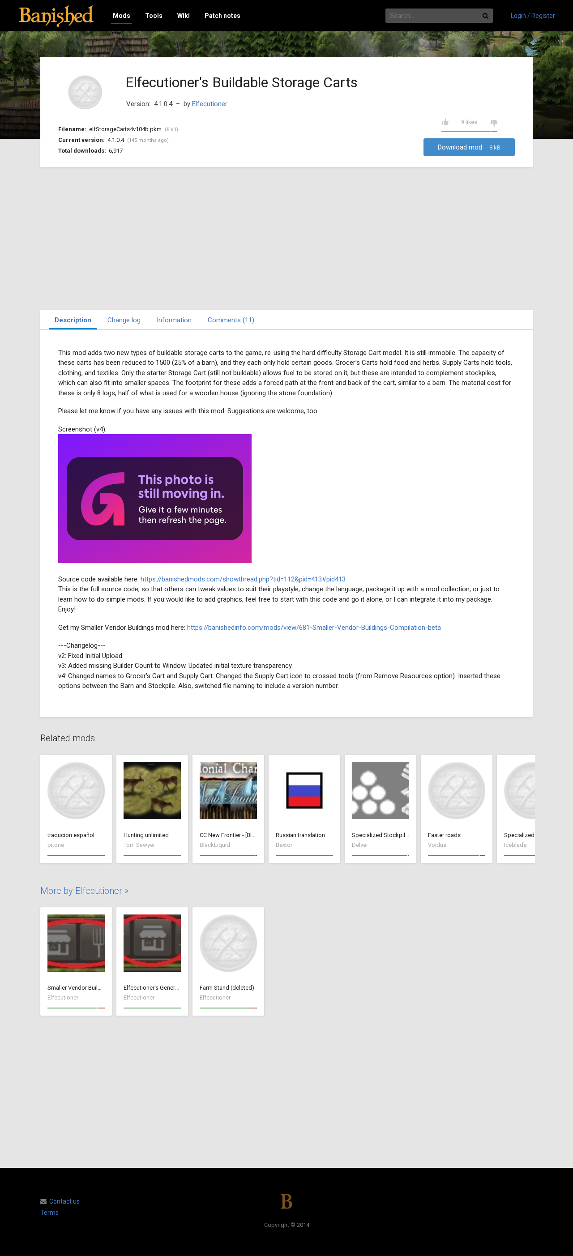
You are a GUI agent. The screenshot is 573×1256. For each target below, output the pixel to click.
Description (73, 320)
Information (174, 320)
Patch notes (222, 15)
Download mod (469, 147)
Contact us (64, 1201)
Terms (49, 1212)
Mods (121, 15)
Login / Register (533, 15)
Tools (153, 15)
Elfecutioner (209, 104)
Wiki (183, 15)
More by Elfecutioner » (84, 890)
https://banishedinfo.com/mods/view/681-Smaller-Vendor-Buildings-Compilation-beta (314, 628)
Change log (124, 320)
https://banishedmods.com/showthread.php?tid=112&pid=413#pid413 (243, 579)
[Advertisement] (286, 238)
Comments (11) (231, 320)
